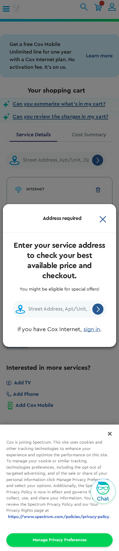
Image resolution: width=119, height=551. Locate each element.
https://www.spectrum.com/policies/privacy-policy (58, 517)
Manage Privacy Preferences (60, 540)
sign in (91, 329)
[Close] (103, 218)
